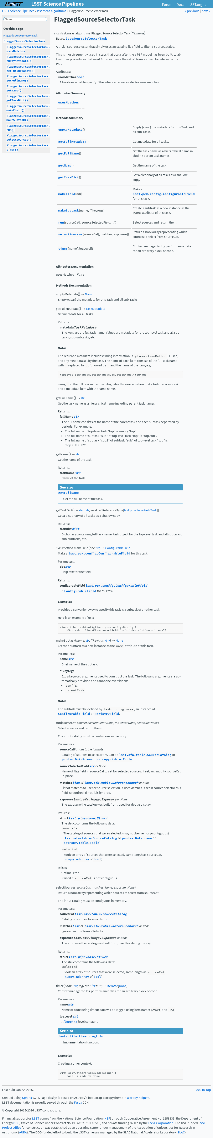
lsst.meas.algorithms (51, 11)
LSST (35, 1118)
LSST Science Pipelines (18, 11)
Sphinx (27, 1097)
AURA (23, 1132)
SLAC (181, 1132)
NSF (107, 1118)
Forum (167, 4)
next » (206, 11)
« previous (192, 11)
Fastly (78, 1102)
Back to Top (203, 1090)
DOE (16, 1123)
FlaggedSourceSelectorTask (20, 35)
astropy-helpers (138, 1097)
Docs (180, 4)
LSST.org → (197, 4)
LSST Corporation (160, 1123)
